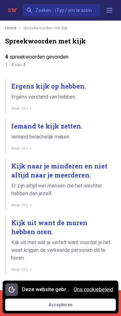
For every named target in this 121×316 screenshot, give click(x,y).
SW (12, 10)
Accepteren (66, 306)
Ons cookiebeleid (93, 289)
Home (10, 27)
